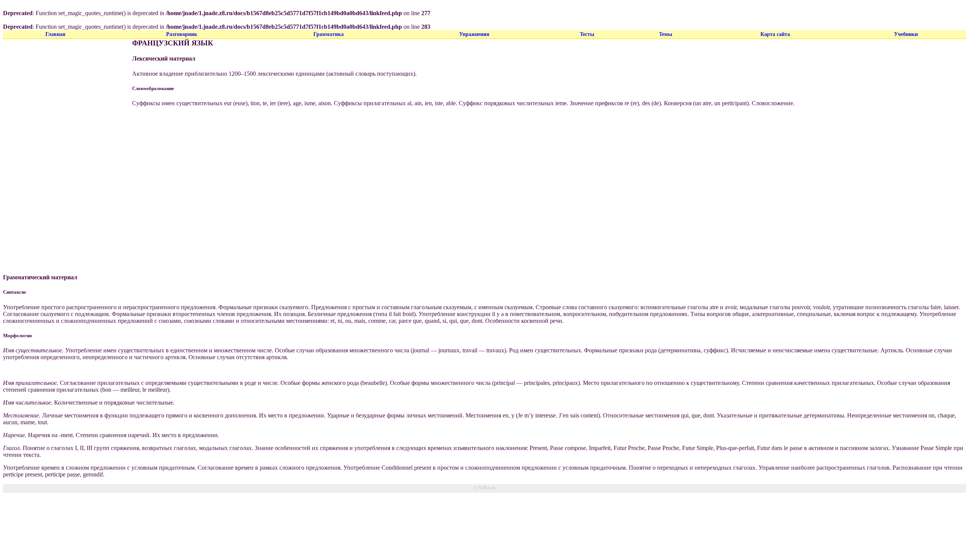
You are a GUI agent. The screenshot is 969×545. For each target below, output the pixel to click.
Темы (665, 34)
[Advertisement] (62, 152)
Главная (55, 34)
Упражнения (474, 34)
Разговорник (181, 34)
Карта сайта (775, 34)
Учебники (906, 34)
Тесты (587, 34)
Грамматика (328, 34)
